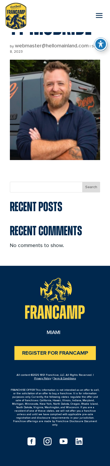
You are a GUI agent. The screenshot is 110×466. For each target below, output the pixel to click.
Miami (53, 332)
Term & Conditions (64, 378)
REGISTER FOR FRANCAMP (55, 353)
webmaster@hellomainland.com (52, 46)
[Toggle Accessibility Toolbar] (100, 44)
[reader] (15, 15)
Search (91, 187)
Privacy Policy (42, 378)
